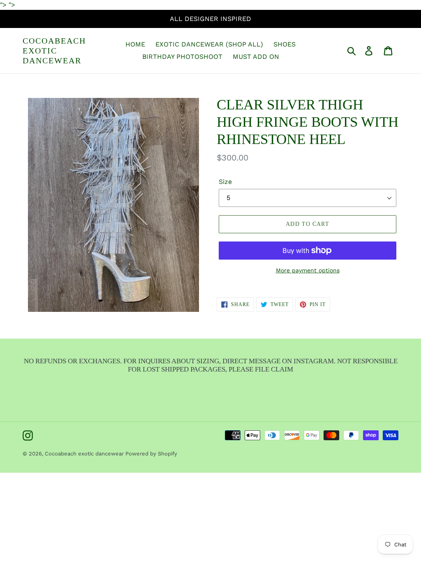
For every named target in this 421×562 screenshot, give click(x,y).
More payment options (308, 270)
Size (225, 182)
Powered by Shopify (151, 454)
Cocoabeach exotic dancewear (54, 50)
